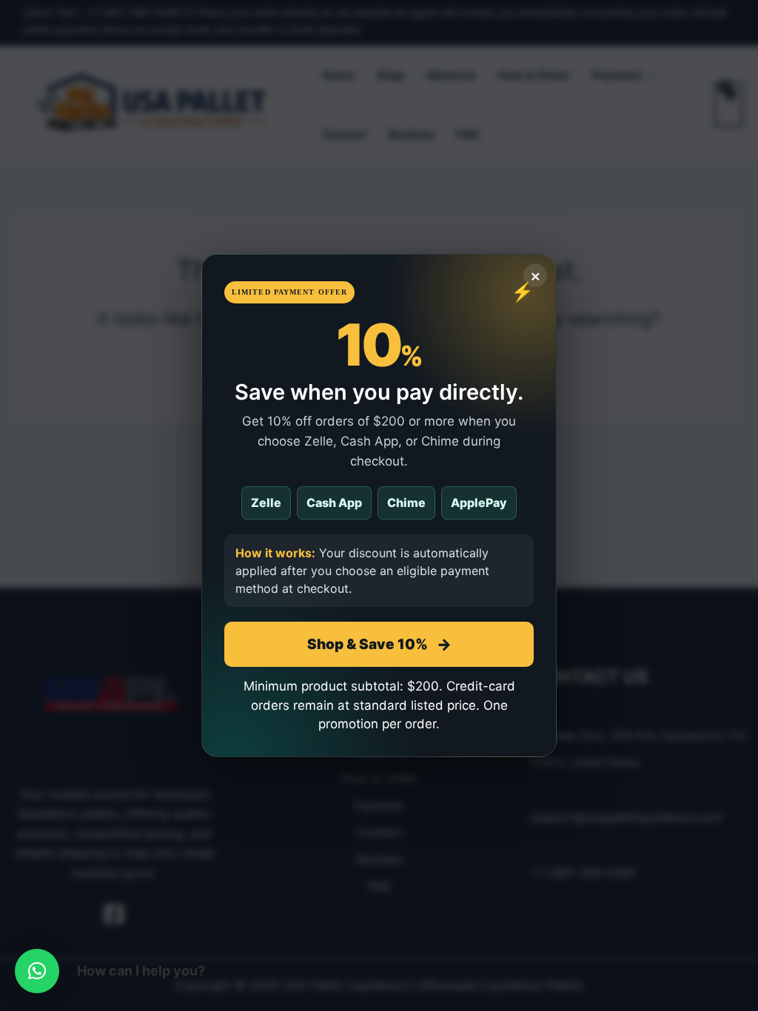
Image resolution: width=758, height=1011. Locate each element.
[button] (37, 971)
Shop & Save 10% (379, 644)
